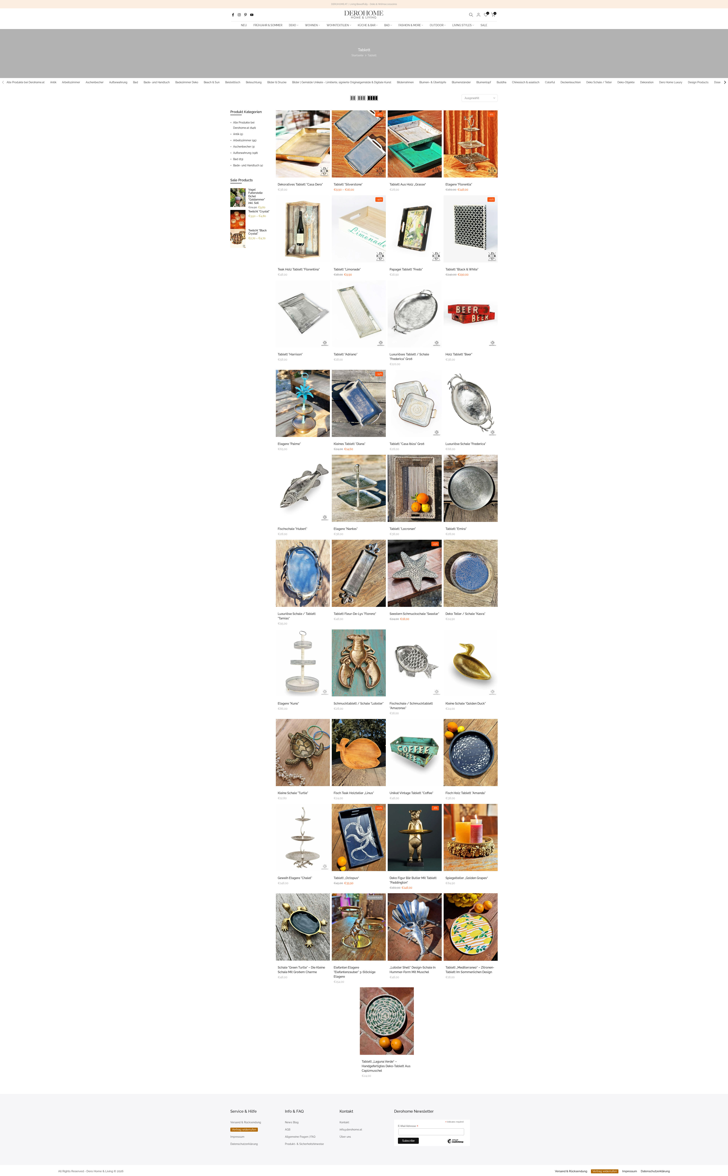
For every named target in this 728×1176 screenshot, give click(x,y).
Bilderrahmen (405, 82)
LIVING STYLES (462, 25)
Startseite (357, 55)
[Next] (725, 82)
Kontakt (344, 1122)
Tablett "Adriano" (345, 354)
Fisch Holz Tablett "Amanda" (466, 793)
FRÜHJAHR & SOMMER (267, 25)
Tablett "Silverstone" (348, 184)
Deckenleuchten (571, 82)
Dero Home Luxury (670, 82)
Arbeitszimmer (71, 82)
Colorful (550, 82)
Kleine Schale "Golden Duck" (466, 703)
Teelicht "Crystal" (259, 211)
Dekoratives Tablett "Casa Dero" (300, 184)
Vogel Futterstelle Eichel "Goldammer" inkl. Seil (256, 196)
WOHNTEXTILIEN (338, 25)
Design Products (698, 82)
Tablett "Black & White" (462, 269)
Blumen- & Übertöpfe (432, 82)
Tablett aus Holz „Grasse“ (408, 184)
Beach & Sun (212, 82)
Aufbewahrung (118, 82)
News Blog (292, 1122)
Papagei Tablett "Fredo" (406, 269)
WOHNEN (311, 25)
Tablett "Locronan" (403, 529)
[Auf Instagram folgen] (239, 15)
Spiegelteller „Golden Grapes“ (467, 878)
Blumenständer (461, 82)
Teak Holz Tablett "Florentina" (299, 269)
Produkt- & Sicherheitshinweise (304, 1143)
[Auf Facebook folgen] (233, 15)
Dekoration (646, 82)
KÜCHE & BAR (366, 25)
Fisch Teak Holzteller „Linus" (354, 793)
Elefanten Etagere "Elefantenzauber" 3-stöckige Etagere (354, 972)
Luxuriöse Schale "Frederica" (466, 444)
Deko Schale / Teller (599, 82)
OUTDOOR (436, 25)
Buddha (501, 82)
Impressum (237, 1136)
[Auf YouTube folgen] (251, 15)
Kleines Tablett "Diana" (349, 444)
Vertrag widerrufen (244, 1129)
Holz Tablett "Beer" (459, 354)
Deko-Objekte (626, 82)
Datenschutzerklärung (244, 1143)
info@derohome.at (351, 1129)
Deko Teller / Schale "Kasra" (465, 614)
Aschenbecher (95, 82)
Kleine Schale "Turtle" (293, 793)
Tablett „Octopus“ (346, 878)
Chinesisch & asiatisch (525, 82)
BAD (387, 25)
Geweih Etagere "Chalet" (295, 878)
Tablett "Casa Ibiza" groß (407, 444)
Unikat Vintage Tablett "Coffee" (411, 793)
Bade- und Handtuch (157, 82)
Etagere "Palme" (289, 444)
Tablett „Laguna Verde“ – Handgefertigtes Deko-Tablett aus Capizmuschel (386, 1066)
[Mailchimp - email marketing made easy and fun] (455, 1141)
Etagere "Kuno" (288, 703)
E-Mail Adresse (408, 1126)
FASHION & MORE (410, 25)
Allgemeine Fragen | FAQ (300, 1136)
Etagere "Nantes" (346, 529)
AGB (287, 1129)
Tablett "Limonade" (347, 269)
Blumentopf (483, 82)
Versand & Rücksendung (245, 1122)
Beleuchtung (254, 82)
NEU (244, 25)
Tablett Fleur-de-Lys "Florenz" (355, 614)
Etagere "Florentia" (459, 184)
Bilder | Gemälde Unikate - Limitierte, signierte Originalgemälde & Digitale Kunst (341, 82)
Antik (53, 82)
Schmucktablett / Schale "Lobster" (359, 703)
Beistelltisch (232, 82)
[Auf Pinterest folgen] (245, 15)
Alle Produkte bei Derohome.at (26, 82)
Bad (135, 82)
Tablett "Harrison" (290, 354)
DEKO (292, 25)
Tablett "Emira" (456, 529)
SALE (484, 25)
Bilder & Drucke (276, 82)
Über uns (345, 1136)
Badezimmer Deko (186, 82)
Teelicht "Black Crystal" (257, 232)
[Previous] (3, 82)
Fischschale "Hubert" (292, 529)
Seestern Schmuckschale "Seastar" (414, 614)
